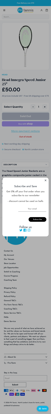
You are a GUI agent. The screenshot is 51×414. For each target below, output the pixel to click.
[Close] (45, 180)
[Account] (41, 10)
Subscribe (37, 219)
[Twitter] (20, 230)
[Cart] (46, 10)
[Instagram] (29, 230)
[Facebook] (24, 230)
